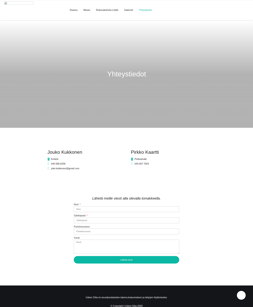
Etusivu (74, 10)
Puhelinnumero (82, 227)
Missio (86, 10)
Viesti (77, 238)
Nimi (76, 204)
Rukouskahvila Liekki (107, 10)
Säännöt (128, 10)
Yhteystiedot (145, 10)
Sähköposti (80, 215)
